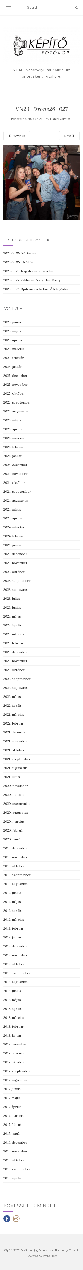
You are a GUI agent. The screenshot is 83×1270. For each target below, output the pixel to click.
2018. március (13, 1018)
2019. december (15, 848)
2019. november (15, 857)
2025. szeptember (17, 402)
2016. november (15, 1151)
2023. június (12, 607)
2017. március (13, 1116)
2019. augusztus (15, 884)
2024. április (12, 518)
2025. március (13, 438)
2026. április (12, 340)
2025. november (15, 384)
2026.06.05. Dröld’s (18, 262)
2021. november (15, 741)
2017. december (15, 1044)
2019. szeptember (17, 875)
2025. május (12, 420)
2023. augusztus (15, 590)
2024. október (14, 483)
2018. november (15, 955)
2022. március (13, 714)
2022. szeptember (17, 679)
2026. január (12, 367)
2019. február (13, 928)
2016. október (14, 1160)
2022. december (15, 652)
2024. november (15, 474)
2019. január (12, 937)
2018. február (13, 1026)
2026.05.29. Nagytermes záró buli (28, 271)
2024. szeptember (17, 491)
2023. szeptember (17, 581)
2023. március (13, 634)
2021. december (15, 732)
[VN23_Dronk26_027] (41, 182)
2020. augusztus (15, 812)
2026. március (13, 349)
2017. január (12, 1133)
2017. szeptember (16, 1071)
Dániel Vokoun (60, 119)
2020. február (13, 830)
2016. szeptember (17, 1169)
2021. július (11, 777)
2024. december (15, 465)
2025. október (14, 393)
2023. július (11, 598)
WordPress (50, 1255)
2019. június (12, 893)
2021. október (13, 750)
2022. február (13, 723)
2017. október (13, 1062)
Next (68, 136)
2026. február (13, 358)
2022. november (15, 661)
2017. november (15, 1053)
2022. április (12, 705)
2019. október (14, 866)
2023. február (13, 643)
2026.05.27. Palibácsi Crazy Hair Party (31, 280)
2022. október (14, 670)
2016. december (15, 1142)
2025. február (13, 447)
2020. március (13, 821)
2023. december (15, 554)
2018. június (12, 991)
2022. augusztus (15, 688)
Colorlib (74, 1250)
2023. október (14, 572)
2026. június (12, 322)
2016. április (12, 1178)
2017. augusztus (15, 1080)
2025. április (12, 429)
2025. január (12, 456)
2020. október (14, 795)
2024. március (13, 527)
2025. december (15, 376)
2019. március (13, 919)
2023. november (15, 563)
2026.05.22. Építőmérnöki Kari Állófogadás (35, 289)
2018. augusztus (15, 982)
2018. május (12, 1000)
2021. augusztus (15, 768)
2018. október (14, 964)
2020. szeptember (17, 804)
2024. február (13, 536)
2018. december (15, 946)
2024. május (12, 509)
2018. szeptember (17, 973)
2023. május (12, 616)
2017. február (13, 1125)
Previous (18, 136)
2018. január (12, 1035)
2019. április (12, 911)
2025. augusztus (15, 411)
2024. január (12, 545)
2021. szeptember (16, 759)
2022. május (12, 697)
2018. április (12, 1009)
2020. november (15, 786)
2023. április (12, 625)
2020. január (12, 839)
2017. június (12, 1089)
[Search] (76, 7)
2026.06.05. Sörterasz (20, 253)
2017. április (12, 1107)
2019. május (12, 902)
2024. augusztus (15, 500)
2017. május (11, 1098)
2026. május (12, 331)
